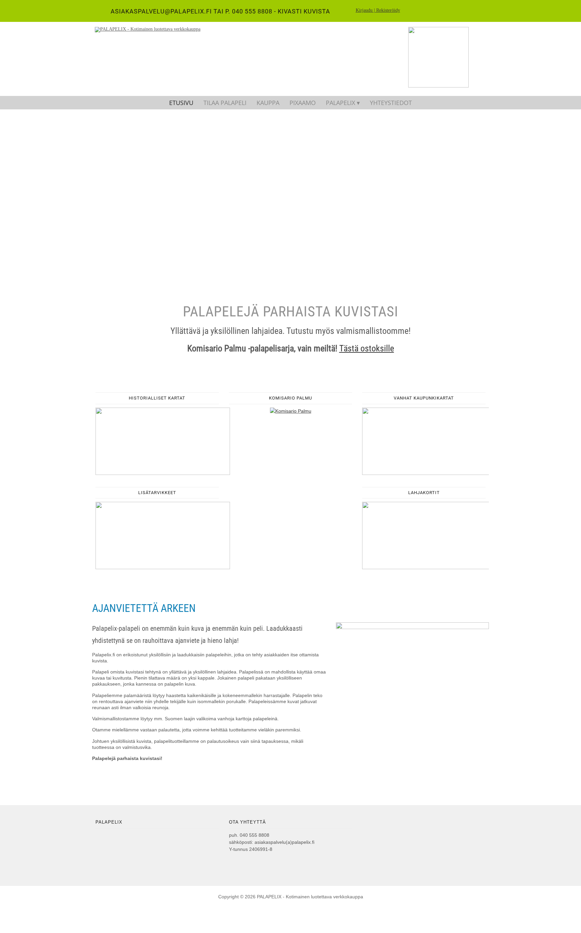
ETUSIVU (181, 103)
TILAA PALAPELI (224, 103)
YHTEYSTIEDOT (391, 103)
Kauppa (268, 103)
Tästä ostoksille (366, 348)
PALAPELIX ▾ (343, 103)
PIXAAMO (302, 103)
